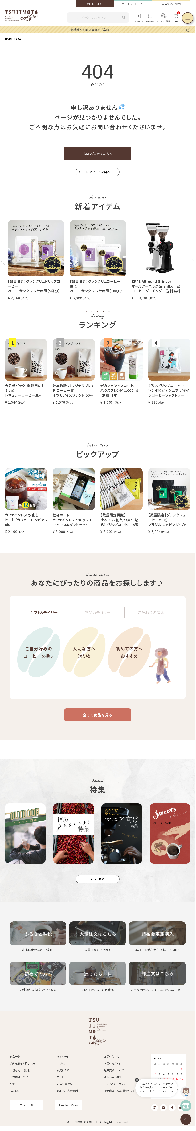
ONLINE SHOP (95, 4)
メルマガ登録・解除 (67, 1090)
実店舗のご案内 (171, 4)
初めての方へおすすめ (129, 652)
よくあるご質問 (163, 21)
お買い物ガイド (112, 1063)
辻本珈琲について (20, 1077)
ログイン (139, 21)
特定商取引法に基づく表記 (119, 1090)
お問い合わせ (112, 1056)
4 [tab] (103, 312)
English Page (68, 1105)
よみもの (15, 1090)
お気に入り (63, 1070)
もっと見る (98, 879)
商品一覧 (15, 1056)
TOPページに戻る (97, 172)
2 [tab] (92, 312)
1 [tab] (86, 312)
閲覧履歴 (150, 21)
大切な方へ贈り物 (84, 652)
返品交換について (114, 1070)
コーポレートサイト (133, 4)
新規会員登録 (65, 1084)
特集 (12, 1084)
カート (60, 1077)
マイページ (63, 1056)
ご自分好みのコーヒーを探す (38, 652)
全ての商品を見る (97, 714)
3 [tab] (98, 312)
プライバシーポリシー (116, 1084)
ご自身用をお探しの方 (22, 1063)
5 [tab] (109, 312)
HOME (9, 39)
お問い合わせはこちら (97, 154)
